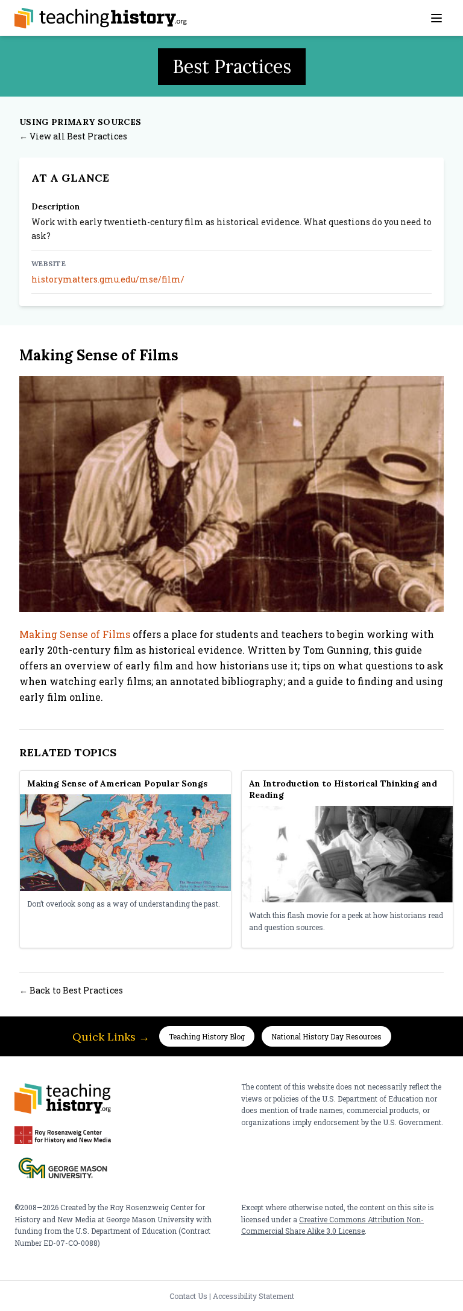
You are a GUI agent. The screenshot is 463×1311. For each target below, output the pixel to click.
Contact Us (188, 1296)
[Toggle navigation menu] (436, 18)
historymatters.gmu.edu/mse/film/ (107, 279)
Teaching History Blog (207, 1036)
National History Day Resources (326, 1036)
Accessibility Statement (253, 1296)
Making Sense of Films (74, 634)
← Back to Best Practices (71, 990)
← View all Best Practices (73, 136)
